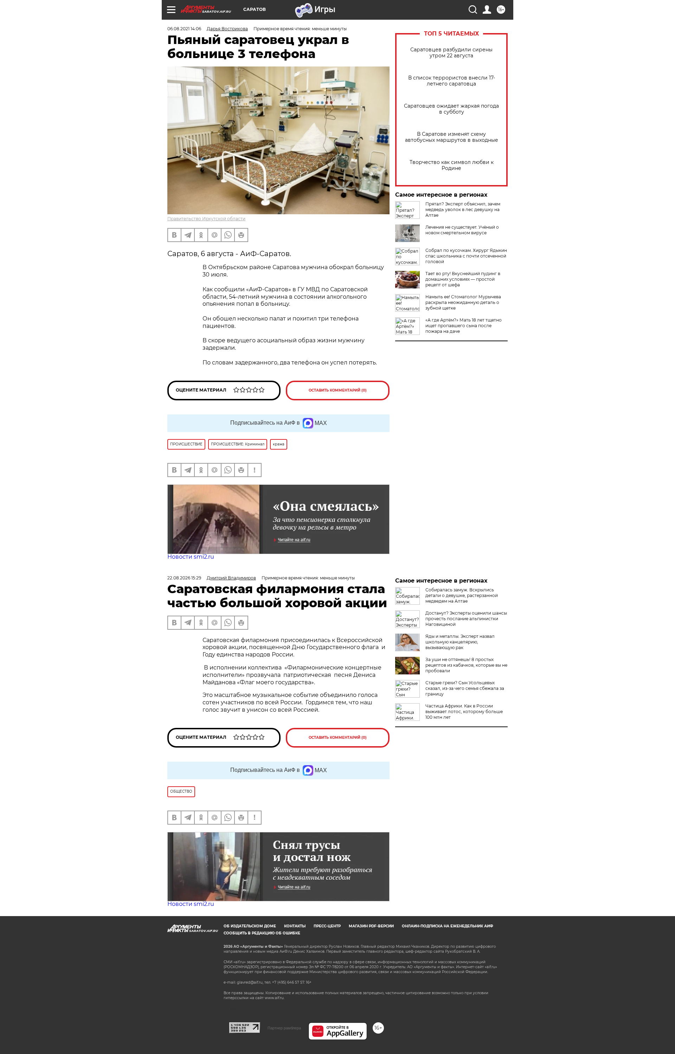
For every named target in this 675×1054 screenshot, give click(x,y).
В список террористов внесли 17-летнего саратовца (451, 81)
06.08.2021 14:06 (184, 28)
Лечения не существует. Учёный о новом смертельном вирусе (462, 229)
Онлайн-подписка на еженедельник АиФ (447, 926)
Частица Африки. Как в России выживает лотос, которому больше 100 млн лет (464, 711)
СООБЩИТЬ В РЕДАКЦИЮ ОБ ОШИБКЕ (262, 933)
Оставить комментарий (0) (338, 390)
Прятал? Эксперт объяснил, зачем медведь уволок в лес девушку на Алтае (462, 209)
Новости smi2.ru (190, 556)
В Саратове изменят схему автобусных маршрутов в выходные (451, 137)
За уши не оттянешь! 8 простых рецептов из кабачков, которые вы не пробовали (466, 665)
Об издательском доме (250, 926)
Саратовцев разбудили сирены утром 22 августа (451, 53)
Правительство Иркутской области (206, 218)
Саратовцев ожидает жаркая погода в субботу (451, 109)
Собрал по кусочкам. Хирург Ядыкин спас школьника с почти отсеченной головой (466, 256)
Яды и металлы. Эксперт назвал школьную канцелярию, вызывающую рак (460, 642)
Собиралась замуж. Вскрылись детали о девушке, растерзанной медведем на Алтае (461, 595)
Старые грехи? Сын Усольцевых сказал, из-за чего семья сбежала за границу (464, 688)
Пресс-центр (327, 926)
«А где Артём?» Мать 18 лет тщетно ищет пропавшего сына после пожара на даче (463, 325)
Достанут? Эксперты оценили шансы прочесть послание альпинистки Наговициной (466, 618)
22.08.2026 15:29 (184, 577)
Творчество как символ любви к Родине (452, 165)
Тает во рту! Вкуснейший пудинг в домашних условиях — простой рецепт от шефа (462, 279)
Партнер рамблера (284, 1028)
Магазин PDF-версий (371, 926)
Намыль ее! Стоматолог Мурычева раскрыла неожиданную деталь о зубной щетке (463, 302)
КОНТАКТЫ (295, 926)
